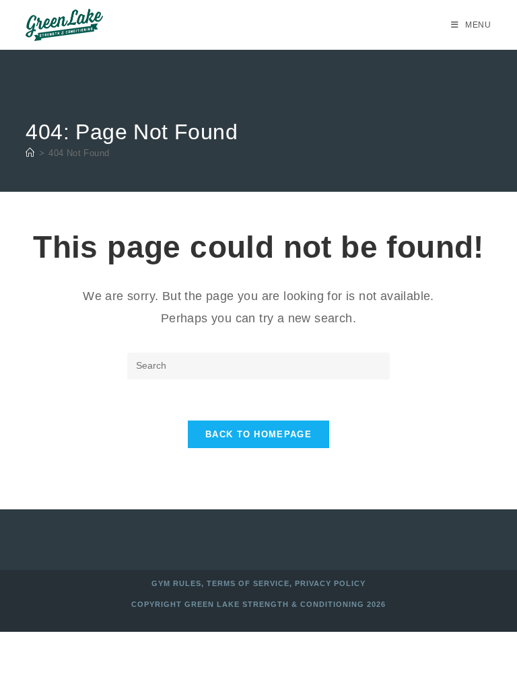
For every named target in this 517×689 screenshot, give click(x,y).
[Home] (30, 153)
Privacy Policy (330, 583)
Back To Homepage (258, 434)
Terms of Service (248, 583)
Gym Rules (176, 583)
